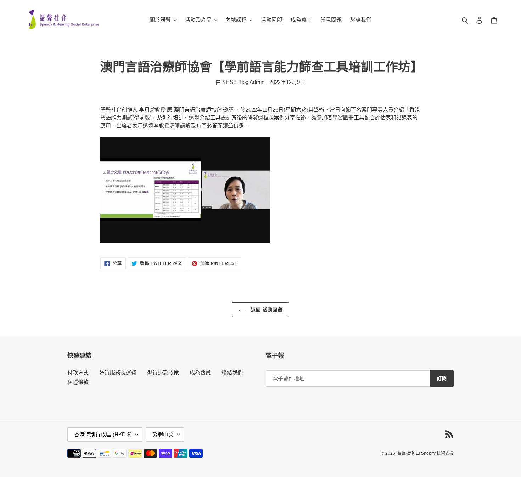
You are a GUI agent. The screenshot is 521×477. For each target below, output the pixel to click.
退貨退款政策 (163, 372)
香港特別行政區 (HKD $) (103, 434)
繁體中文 (163, 434)
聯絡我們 (232, 372)
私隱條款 (78, 382)
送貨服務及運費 (117, 372)
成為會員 (200, 372)
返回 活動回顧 (265, 309)
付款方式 (78, 372)
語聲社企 (405, 453)
